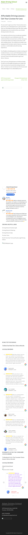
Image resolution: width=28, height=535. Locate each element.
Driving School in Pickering (8, 230)
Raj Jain (8, 197)
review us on (10, 194)
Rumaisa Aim (9, 210)
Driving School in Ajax (7, 233)
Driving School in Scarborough (9, 227)
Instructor (9, 21)
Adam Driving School (9, 2)
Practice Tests (5, 235)
